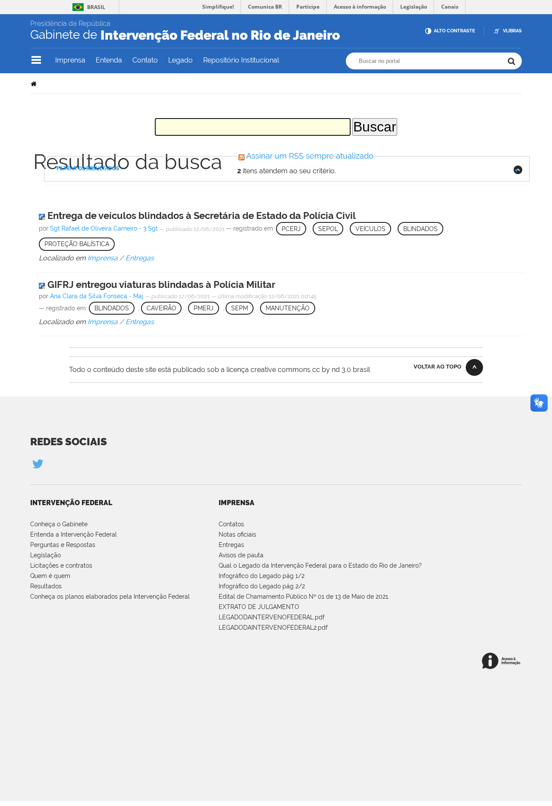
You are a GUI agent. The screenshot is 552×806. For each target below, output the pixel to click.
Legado (180, 60)
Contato (145, 60)
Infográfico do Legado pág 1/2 (261, 575)
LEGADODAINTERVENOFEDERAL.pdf (272, 617)
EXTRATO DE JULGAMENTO (259, 606)
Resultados (46, 586)
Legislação (45, 555)
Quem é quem (50, 575)
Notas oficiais (237, 534)
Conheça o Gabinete (59, 524)
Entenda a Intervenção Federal (73, 534)
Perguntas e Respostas (62, 544)
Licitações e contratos (61, 565)
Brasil (96, 7)
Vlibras (512, 31)
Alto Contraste (454, 31)
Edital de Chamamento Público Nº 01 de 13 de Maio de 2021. (304, 596)
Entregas (231, 544)
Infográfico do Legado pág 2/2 (262, 586)
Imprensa (70, 60)
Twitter (37, 463)
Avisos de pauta (241, 555)
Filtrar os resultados (87, 169)
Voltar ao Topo (437, 366)
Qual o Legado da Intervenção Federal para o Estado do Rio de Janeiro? (320, 565)
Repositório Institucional (241, 60)
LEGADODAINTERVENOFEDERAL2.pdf (273, 627)
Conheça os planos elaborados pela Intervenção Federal (110, 596)
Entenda (109, 60)
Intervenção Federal (71, 503)
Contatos (231, 524)
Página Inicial (34, 83)
